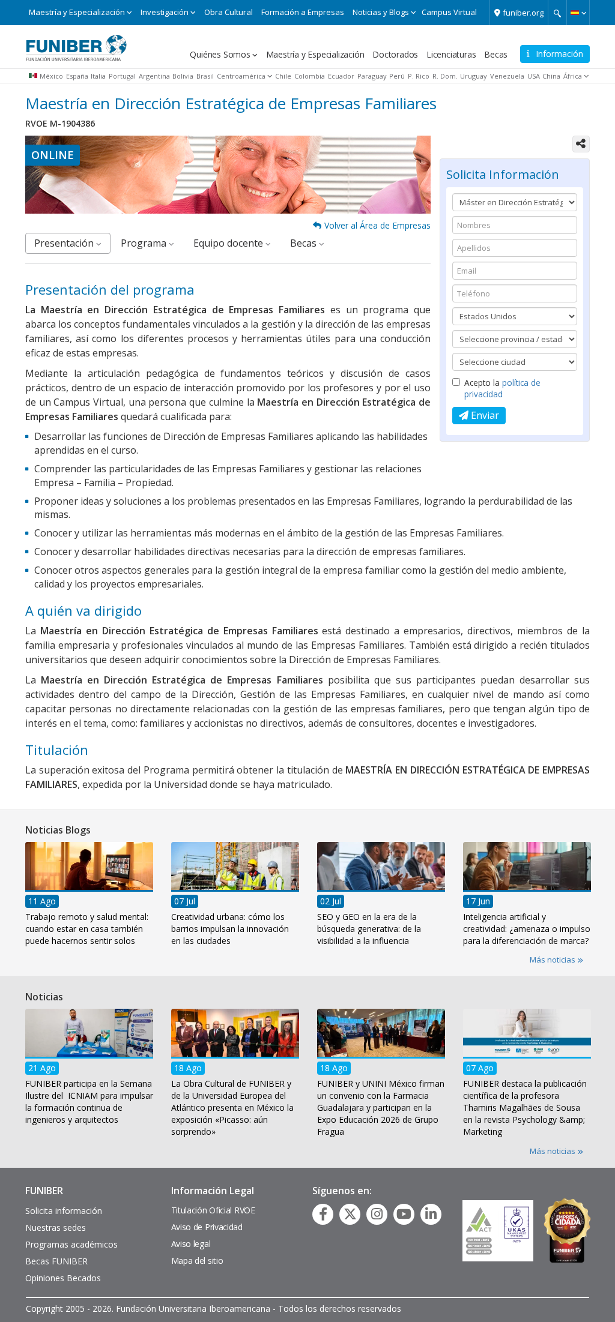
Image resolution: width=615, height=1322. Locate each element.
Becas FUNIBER (56, 1261)
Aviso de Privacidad (207, 1227)
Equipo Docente (229, 243)
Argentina (154, 75)
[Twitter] (350, 1214)
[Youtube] (404, 1214)
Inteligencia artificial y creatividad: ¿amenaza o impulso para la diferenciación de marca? (526, 928)
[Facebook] (323, 1214)
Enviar (483, 415)
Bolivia (182, 75)
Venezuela (507, 75)
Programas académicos (71, 1244)
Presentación (65, 243)
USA (533, 75)
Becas (495, 54)
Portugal (122, 75)
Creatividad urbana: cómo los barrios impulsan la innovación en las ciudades (230, 928)
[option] (89, 897)
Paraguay (372, 75)
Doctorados (395, 54)
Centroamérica (241, 75)
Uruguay (473, 75)
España (77, 75)
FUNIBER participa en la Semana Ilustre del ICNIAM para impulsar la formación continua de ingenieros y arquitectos (89, 1101)
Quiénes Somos (220, 54)
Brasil (205, 75)
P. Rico (418, 75)
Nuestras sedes (55, 1227)
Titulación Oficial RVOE (213, 1210)
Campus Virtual (449, 12)
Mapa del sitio (197, 1260)
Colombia (309, 75)
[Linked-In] (431, 1214)
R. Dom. (445, 75)
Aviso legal (191, 1243)
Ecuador (341, 75)
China (551, 75)
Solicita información (63, 1210)
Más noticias (553, 959)
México (51, 75)
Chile (283, 75)
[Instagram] (377, 1214)
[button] (578, 12)
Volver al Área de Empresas (377, 225)
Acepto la (502, 388)
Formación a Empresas (302, 12)
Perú (397, 75)
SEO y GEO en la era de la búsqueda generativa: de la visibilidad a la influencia (369, 928)
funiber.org (523, 12)
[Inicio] (76, 43)
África (572, 75)
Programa (145, 243)
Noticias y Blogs (381, 12)
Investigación (165, 12)
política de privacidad (502, 388)
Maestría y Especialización (77, 12)
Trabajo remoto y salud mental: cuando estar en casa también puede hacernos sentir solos (86, 928)
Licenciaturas (451, 54)
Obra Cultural (228, 12)
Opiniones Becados (63, 1278)
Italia (98, 75)
